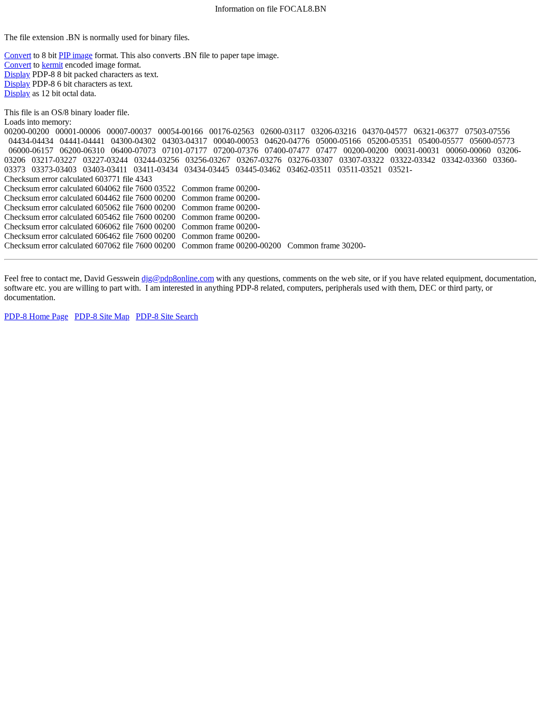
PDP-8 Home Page (36, 316)
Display (17, 74)
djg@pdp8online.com (178, 278)
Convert (17, 55)
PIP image (75, 55)
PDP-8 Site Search (167, 316)
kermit (52, 64)
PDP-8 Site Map (101, 316)
